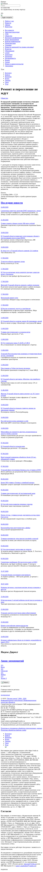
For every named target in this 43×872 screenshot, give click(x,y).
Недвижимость (10, 58)
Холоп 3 (4, 677)
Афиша (7, 25)
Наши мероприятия (12, 39)
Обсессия (4, 670)
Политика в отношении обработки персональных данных (21, 728)
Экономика (9, 66)
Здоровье (8, 45)
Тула (6, 84)
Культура (8, 49)
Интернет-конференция (13, 38)
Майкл (3, 673)
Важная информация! (12, 41)
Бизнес (7, 60)
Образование (9, 51)
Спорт (7, 53)
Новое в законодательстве (14, 64)
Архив (7, 62)
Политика (8, 56)
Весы (3, 666)
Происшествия (10, 43)
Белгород (8, 73)
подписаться (5, 695)
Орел (7, 82)
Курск (7, 78)
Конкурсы (8, 27)
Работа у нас (9, 21)
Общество (8, 36)
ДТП (6, 34)
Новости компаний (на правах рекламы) (19, 47)
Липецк (8, 80)
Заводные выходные (12, 32)
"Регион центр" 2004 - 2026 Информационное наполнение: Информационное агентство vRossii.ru (18, 700)
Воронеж (8, 77)
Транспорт (9, 54)
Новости (8, 23)
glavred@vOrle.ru (30, 864)
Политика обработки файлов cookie (13, 730)
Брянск (7, 75)
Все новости (9, 30)
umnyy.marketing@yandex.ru (26, 866)
